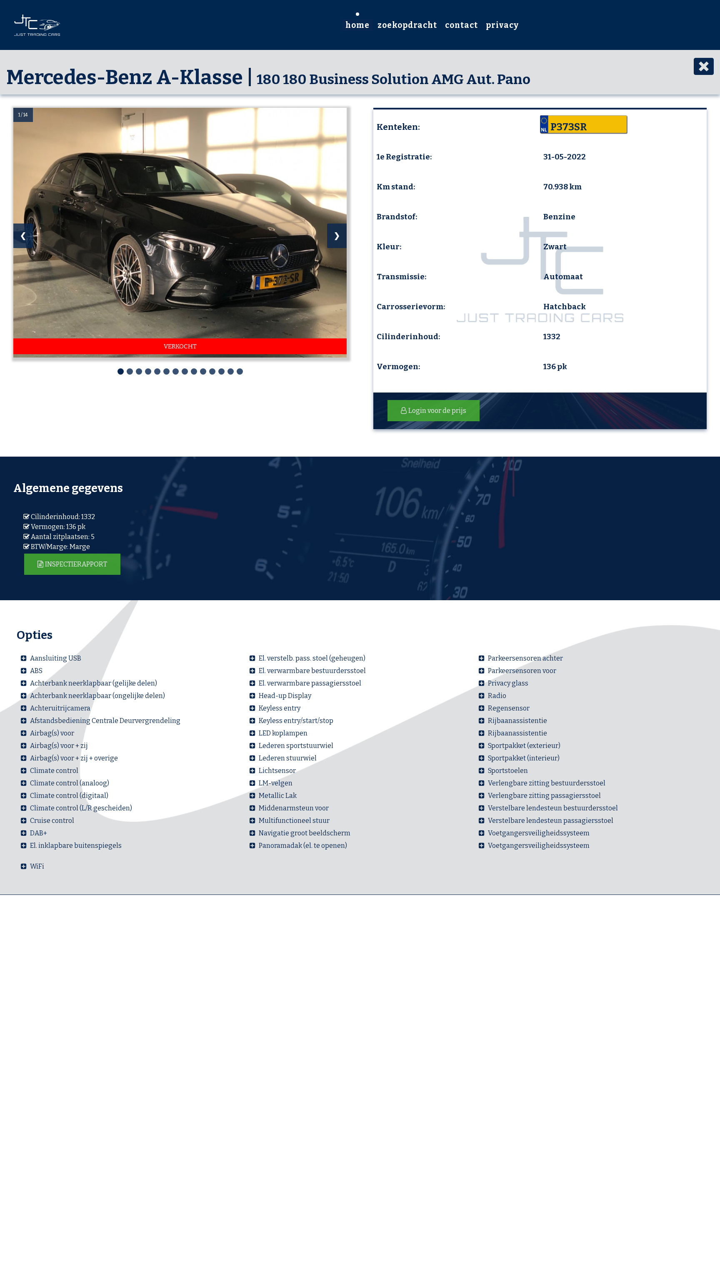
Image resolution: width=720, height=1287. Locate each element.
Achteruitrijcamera (60, 708)
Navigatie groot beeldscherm (304, 833)
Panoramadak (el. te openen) (303, 846)
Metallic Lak (278, 796)
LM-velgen (275, 783)
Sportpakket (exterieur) (524, 746)
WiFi (37, 866)
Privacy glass (508, 683)
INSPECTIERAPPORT (76, 564)
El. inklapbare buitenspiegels (76, 846)
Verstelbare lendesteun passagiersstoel (550, 821)
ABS (36, 671)
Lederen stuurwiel (288, 758)
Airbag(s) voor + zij (59, 746)
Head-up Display (285, 696)
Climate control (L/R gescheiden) (81, 808)
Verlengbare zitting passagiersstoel (544, 796)
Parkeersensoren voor (522, 671)
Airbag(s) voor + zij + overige (74, 758)
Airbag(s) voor (52, 733)
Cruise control (52, 821)
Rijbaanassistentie (517, 721)
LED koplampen (283, 733)
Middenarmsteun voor (294, 808)
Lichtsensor (277, 771)
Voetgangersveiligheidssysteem (539, 833)
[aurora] (37, 24)
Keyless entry (279, 708)
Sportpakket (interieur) (524, 758)
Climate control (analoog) (69, 783)
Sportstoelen (508, 771)
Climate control (54, 771)
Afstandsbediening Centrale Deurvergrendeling (105, 721)
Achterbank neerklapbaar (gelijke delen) (93, 683)
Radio (497, 696)
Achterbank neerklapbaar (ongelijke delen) (97, 696)
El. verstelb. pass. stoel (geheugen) (312, 658)
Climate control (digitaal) (69, 796)
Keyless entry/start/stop (296, 721)
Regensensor (509, 708)
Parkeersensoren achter (525, 658)
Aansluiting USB (55, 658)
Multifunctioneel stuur (294, 821)
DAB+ (38, 833)
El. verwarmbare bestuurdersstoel (312, 671)
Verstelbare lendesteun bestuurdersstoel (553, 808)
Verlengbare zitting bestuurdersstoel (546, 783)
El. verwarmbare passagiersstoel (310, 683)
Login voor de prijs (437, 411)
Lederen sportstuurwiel (296, 746)
